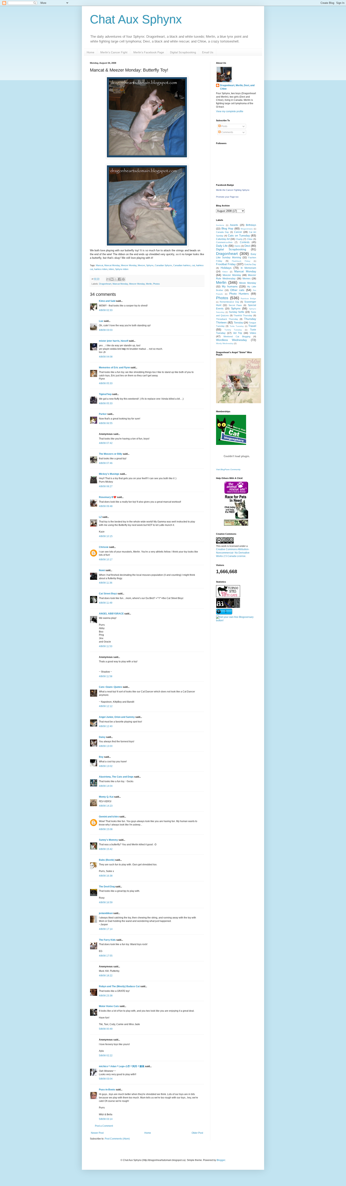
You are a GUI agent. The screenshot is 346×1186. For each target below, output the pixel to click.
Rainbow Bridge (248, 298)
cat (193, 265)
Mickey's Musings (109, 474)
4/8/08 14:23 (106, 805)
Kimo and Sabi (107, 301)
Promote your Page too (227, 197)
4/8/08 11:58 (105, 676)
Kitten (225, 272)
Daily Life (222, 245)
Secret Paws (235, 305)
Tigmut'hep (105, 394)
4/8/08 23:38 (106, 995)
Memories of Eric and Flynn (114, 367)
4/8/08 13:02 (106, 766)
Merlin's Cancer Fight (113, 52)
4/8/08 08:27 (106, 486)
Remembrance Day (229, 302)
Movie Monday (247, 283)
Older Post (197, 1132)
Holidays (226, 267)
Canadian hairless (182, 265)
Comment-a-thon (224, 242)
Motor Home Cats (109, 1006)
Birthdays (251, 225)
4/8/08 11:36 (105, 582)
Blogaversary (247, 229)
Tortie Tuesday (237, 326)
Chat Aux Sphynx (136, 19)
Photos (156, 284)
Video (253, 333)
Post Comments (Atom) (117, 1138)
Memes (246, 278)
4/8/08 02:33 (106, 310)
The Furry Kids (107, 939)
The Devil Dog (107, 886)
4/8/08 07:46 (106, 463)
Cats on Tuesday (239, 235)
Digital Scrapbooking (183, 52)
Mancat (99, 265)
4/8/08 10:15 (106, 536)
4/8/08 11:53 (105, 646)
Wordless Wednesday (231, 339)
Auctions (220, 225)
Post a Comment (104, 1125)
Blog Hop (227, 228)
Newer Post (97, 1132)
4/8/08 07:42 (106, 443)
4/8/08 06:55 (106, 423)
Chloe (249, 239)
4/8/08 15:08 (106, 829)
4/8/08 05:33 (106, 383)
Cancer (238, 232)
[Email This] (108, 279)
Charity (239, 239)
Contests (244, 242)
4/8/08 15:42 (106, 849)
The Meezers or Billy (110, 454)
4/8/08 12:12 (106, 706)
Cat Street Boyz (108, 593)
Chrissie (104, 547)
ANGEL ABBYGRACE (111, 613)
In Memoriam (248, 268)
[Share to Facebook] (120, 279)
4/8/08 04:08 (106, 356)
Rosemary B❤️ (107, 497)
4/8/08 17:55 (106, 955)
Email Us (207, 52)
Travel (252, 325)
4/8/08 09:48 (106, 506)
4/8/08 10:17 (106, 559)
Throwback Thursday (227, 319)
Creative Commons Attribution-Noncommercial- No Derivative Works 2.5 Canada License (232, 553)
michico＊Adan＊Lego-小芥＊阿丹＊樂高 (121, 1066)
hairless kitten (101, 269)
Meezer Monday (129, 265)
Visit (228, 469)
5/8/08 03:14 (106, 1119)
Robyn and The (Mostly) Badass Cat (119, 986)
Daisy (102, 737)
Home (90, 52)
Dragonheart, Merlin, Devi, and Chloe (237, 87)
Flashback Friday (241, 261)
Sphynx (150, 265)
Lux (101, 321)
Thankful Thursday (242, 315)
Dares (237, 246)
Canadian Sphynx (163, 265)
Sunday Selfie (236, 312)
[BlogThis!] (112, 279)
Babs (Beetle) (107, 860)
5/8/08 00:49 (106, 1028)
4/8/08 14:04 (106, 786)
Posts (224, 126)
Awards (234, 225)
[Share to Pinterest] (123, 279)
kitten (111, 269)
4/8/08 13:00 (106, 746)
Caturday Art (223, 239)
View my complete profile (229, 111)
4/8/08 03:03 (106, 330)
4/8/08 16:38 (106, 875)
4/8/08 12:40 (106, 726)
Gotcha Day (250, 264)
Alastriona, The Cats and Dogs (116, 776)
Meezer (141, 265)
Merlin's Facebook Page (148, 52)
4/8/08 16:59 (106, 902)
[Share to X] (116, 279)
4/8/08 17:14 (106, 929)
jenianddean (106, 913)
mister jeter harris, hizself (113, 340)
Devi (247, 245)
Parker (103, 414)
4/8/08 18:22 (106, 975)
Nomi (102, 570)
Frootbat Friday (226, 264)
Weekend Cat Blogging (236, 336)
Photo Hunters (239, 293)
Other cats (237, 290)
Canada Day (222, 232)
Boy (101, 757)
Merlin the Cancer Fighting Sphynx (232, 190)
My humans (229, 286)
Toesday (238, 322)
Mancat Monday (112, 265)
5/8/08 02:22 (106, 1055)
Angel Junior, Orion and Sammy (117, 717)
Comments (227, 132)
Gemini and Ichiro (109, 816)
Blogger (221, 1160)
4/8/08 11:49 (105, 602)
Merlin (149, 284)
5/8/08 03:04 (106, 1078)
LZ (100, 517)
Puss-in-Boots (107, 1089)
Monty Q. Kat (106, 796)
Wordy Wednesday (224, 343)
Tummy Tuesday (233, 330)
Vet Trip (237, 333)
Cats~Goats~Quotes (110, 687)
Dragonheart (105, 284)
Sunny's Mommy (108, 839)
